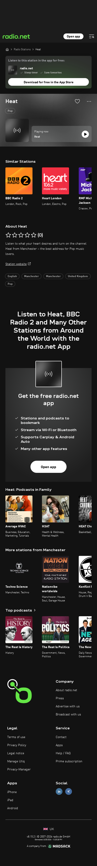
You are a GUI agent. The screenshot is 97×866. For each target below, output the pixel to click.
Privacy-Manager (19, 769)
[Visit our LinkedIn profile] (59, 791)
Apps (59, 745)
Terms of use (16, 737)
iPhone (12, 792)
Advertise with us (68, 706)
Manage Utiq (16, 761)
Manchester (31, 276)
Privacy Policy (16, 745)
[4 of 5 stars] (27, 235)
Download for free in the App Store (49, 82)
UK (51, 829)
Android (12, 808)
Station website (16, 264)
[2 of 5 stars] (15, 235)
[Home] (7, 49)
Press (60, 698)
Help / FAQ (63, 753)
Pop (10, 111)
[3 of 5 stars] (21, 235)
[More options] (89, 101)
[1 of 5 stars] (8, 235)
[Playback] (85, 134)
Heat (37, 137)
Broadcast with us (68, 714)
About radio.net (66, 690)
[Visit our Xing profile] (68, 791)
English (12, 276)
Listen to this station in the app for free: (36, 60)
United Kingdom (78, 276)
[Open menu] (91, 36)
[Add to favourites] (77, 101)
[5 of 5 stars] (33, 235)
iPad (10, 800)
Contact (61, 737)
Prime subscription (69, 761)
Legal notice (15, 753)
